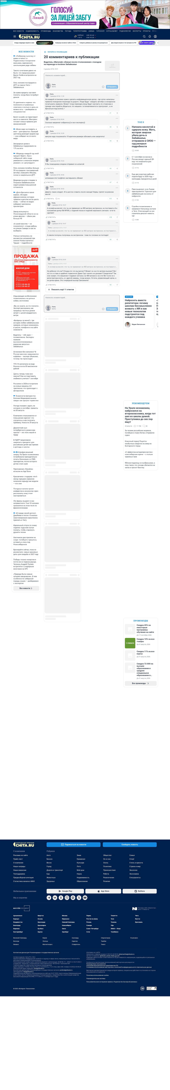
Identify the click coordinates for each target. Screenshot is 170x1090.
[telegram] (49, 897)
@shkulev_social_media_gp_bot (109, 956)
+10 (110, 217)
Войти (54, 87)
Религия (106, 881)
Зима (79, 855)
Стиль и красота (136, 863)
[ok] (61, 897)
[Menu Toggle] (14, 36)
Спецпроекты (135, 878)
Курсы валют (112, 31)
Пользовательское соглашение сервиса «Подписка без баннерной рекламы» (111, 982)
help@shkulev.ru (28, 972)
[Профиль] (155, 36)
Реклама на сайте (20, 855)
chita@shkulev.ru (39, 968)
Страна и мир (134, 866)
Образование (82, 881)
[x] (79, 897)
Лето (79, 866)
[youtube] (85, 897)
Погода (68, 31)
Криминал (81, 859)
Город (49, 866)
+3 (110, 168)
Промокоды (46, 31)
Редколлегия (125, 31)
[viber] (67, 897)
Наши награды (19, 866)
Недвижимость (32, 31)
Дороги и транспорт (55, 870)
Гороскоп (100, 31)
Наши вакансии (19, 870)
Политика (107, 866)
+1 (110, 113)
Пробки (155, 31)
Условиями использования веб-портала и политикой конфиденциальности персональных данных (119, 967)
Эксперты (137, 31)
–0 (117, 113)
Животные (51, 878)
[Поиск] (144, 36)
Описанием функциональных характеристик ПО (102, 965)
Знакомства (58, 31)
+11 (110, 199)
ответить (50, 113)
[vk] (55, 897)
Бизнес (50, 859)
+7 (110, 182)
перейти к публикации (57, 52)
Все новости (18, 31)
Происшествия (109, 870)
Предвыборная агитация (23, 878)
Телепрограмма (80, 31)
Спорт (131, 859)
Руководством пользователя (96, 964)
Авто (49, 855)
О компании (18, 863)
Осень (105, 863)
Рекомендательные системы (95, 978)
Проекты (146, 31)
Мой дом (80, 870)
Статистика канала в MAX (24, 881)
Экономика (134, 874)
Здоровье (51, 881)
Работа (106, 874)
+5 (110, 141)
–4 (117, 199)
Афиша (91, 31)
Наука (79, 874)
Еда (48, 874)
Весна (49, 863)
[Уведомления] (150, 36)
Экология (133, 870)
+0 (110, 127)
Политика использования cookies (97, 975)
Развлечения (108, 878)
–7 (117, 217)
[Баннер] (44, 43)
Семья (132, 855)
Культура (80, 863)
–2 (117, 127)
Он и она (106, 859)
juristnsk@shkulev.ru (66, 970)
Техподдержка (19, 874)
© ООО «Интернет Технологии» (24, 988)
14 (59, 199)
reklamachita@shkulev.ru (126, 954)
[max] (73, 897)
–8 (117, 141)
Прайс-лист (18, 859)
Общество (107, 855)
